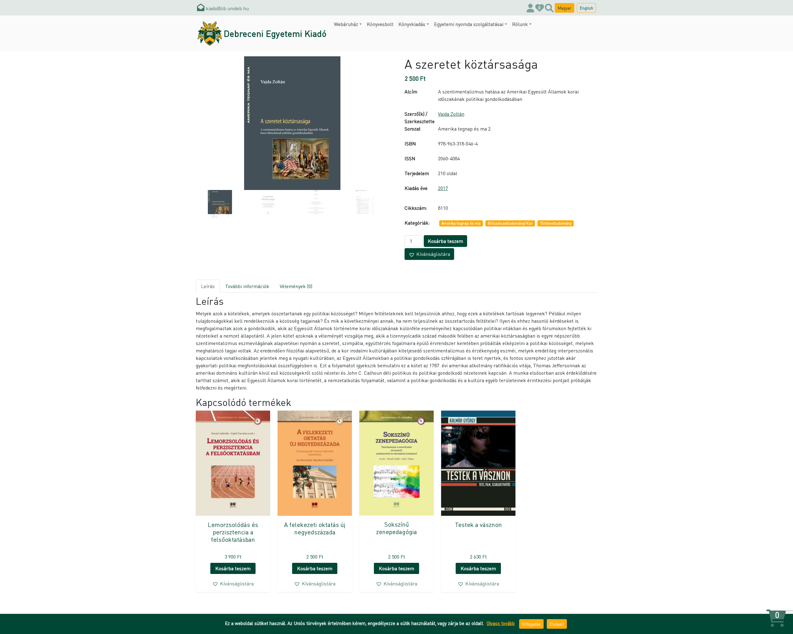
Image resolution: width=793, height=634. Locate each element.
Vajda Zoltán (451, 113)
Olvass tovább (501, 623)
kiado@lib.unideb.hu (226, 8)
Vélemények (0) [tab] (296, 286)
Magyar (565, 8)
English (586, 8)
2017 (443, 188)
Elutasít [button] (557, 624)
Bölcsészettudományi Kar (510, 223)
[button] (429, 254)
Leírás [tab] (208, 286)
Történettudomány (556, 223)
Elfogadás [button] (531, 624)
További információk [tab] (247, 286)
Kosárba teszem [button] (233, 568)
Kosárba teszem (445, 241)
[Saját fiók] (530, 7)
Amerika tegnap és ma (460, 223)
